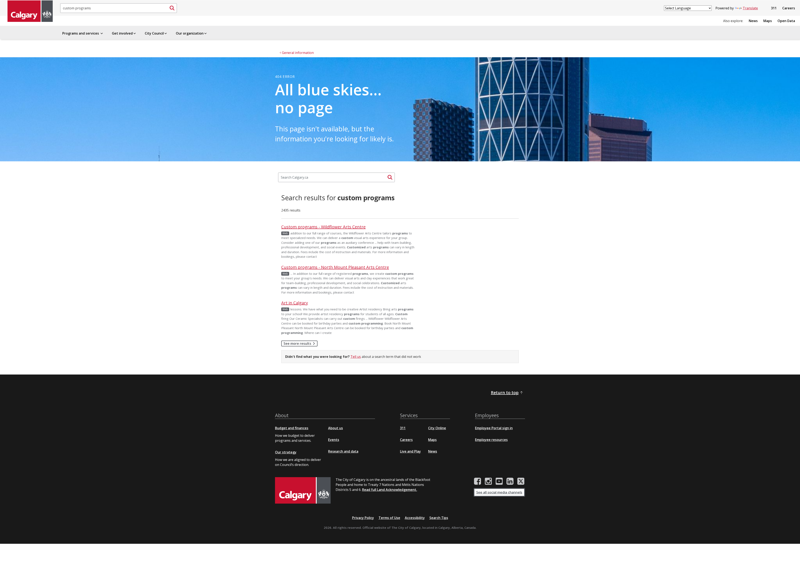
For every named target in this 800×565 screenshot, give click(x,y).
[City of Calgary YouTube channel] (499, 481)
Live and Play (410, 451)
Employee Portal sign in (494, 428)
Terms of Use (389, 517)
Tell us (355, 356)
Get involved (122, 33)
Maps (767, 21)
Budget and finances (291, 428)
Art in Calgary (294, 303)
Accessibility (415, 517)
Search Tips (438, 517)
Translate (750, 8)
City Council (154, 33)
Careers (788, 8)
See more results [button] (297, 343)
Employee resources (491, 439)
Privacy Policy (363, 517)
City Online (437, 428)
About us (335, 428)
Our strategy (285, 452)
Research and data (343, 451)
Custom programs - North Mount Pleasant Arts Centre (335, 267)
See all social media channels (499, 492)
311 (774, 8)
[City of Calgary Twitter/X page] (521, 481)
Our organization (190, 33)
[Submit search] (172, 8)
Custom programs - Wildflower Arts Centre (323, 227)
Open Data (786, 21)
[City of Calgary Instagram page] (488, 481)
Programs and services (81, 33)
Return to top (505, 392)
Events (333, 439)
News (753, 21)
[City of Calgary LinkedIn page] (510, 481)
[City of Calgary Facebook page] (477, 481)
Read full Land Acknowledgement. (389, 489)
